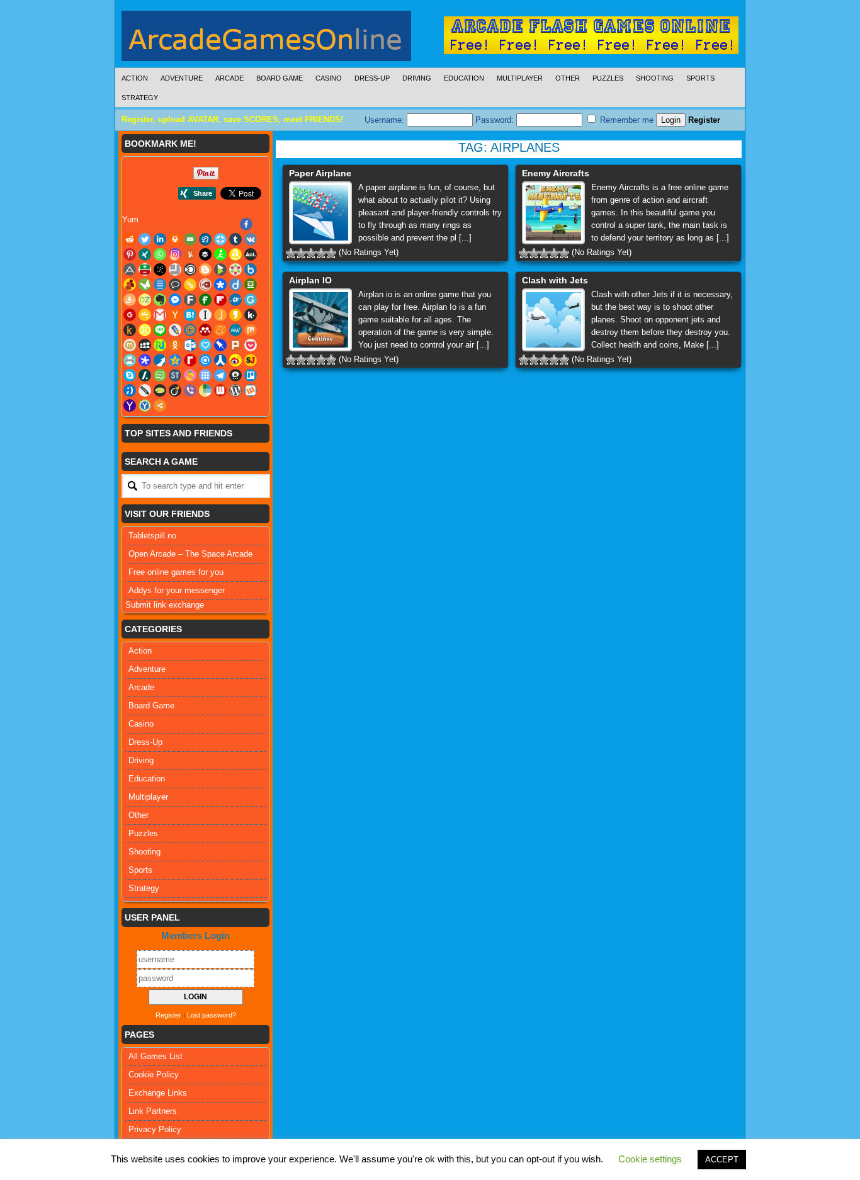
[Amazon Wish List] (235, 254)
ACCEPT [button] (721, 1159)
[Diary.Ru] (205, 284)
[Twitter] (145, 239)
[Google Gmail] (160, 315)
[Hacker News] (175, 315)
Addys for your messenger (176, 590)
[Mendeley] (205, 330)
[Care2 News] (145, 284)
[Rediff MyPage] (190, 360)
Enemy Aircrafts (555, 173)
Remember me (625, 120)
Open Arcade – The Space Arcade (190, 554)
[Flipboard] (220, 299)
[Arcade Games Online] (266, 39)
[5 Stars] (331, 253)
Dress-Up (372, 78)
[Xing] (145, 254)
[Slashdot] (145, 375)
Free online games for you (175, 572)
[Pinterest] (129, 254)
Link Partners (152, 1111)
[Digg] (205, 239)
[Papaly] (205, 345)
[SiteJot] (250, 360)
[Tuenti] (129, 390)
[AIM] (220, 254)
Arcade (229, 78)
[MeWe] (235, 330)
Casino (328, 78)
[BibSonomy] (160, 269)
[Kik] (250, 315)
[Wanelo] (205, 390)
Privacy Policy (154, 1129)
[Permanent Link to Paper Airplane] (320, 212)
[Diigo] (235, 284)
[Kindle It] (129, 330)
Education (464, 78)
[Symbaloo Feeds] (205, 375)
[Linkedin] (160, 239)
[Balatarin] (145, 269)
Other (567, 78)
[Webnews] (220, 390)
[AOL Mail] (250, 254)
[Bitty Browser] (175, 269)
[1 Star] (291, 253)
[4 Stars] (321, 253)
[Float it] (220, 239)
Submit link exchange (164, 605)
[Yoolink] (145, 405)
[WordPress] (235, 390)
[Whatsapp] (160, 254)
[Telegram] (220, 375)
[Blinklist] (190, 269)
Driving (416, 78)
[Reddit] (129, 239)
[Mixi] (129, 345)
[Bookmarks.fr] (235, 269)
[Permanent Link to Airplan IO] (320, 319)
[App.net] (129, 269)
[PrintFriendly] (129, 360)
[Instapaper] (205, 315)
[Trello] (250, 375)
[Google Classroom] (145, 315)
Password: (495, 120)
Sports (700, 78)
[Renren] (220, 360)
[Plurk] (235, 345)
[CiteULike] (160, 284)
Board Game (279, 78)
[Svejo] (190, 375)
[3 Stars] (311, 253)
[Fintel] (205, 299)
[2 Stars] (301, 253)
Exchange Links (157, 1093)
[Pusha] (160, 360)
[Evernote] (160, 299)
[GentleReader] (250, 299)
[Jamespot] (220, 315)
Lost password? (211, 1015)
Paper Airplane (320, 173)
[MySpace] (145, 345)
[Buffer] (205, 254)
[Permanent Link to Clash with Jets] (553, 319)
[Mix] (250, 330)
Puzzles (607, 78)
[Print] (175, 239)
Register (704, 120)
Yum (130, 219)
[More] (160, 405)
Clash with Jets (555, 280)
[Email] (190, 239)
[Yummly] (190, 254)
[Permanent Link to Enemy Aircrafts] (553, 212)
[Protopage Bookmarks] (145, 360)
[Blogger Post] (205, 269)
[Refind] (205, 360)
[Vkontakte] (250, 239)
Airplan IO (310, 280)
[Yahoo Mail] (129, 405)
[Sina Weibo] (235, 360)
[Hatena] (190, 315)
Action (135, 78)
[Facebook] (246, 224)
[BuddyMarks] (129, 284)
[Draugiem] (129, 299)
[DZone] (145, 299)
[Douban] (250, 284)
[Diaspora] (220, 284)
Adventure (182, 78)
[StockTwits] (175, 375)
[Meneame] (220, 330)
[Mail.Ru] (190, 330)
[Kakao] (235, 315)
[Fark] (190, 299)
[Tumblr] (235, 239)
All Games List (155, 1056)
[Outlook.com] (190, 345)
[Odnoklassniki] (175, 345)
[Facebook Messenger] (175, 299)
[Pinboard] (220, 345)
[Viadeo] (175, 390)
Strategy (140, 97)
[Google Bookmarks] (129, 315)
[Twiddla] (145, 390)
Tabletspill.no (152, 535)
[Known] (145, 330)
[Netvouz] (160, 345)
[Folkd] (235, 299)
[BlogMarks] (220, 269)
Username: (386, 120)
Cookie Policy (153, 1074)
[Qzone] (175, 360)
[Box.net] (250, 269)
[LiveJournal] (175, 330)
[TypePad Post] (160, 390)
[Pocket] (250, 345)
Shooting (655, 78)
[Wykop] (250, 390)
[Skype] (129, 375)
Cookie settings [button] (650, 1159)
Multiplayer (520, 78)
